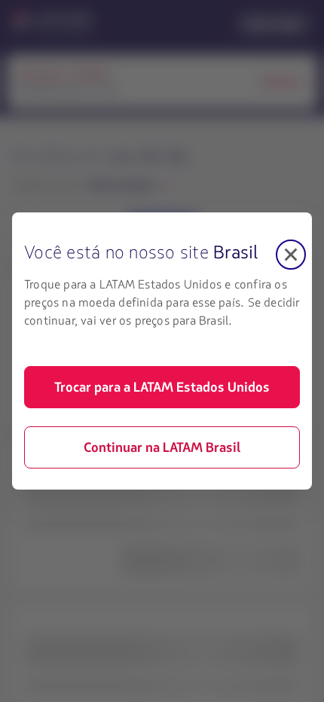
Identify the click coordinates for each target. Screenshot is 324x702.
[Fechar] (291, 255)
